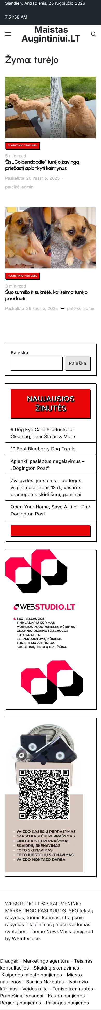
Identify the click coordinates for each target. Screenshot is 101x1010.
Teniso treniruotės (72, 988)
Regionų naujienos (20, 1002)
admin (27, 187)
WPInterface (26, 938)
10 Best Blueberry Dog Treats (43, 448)
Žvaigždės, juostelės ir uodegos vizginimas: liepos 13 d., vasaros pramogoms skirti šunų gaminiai (46, 487)
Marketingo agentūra (46, 961)
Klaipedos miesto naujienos (31, 975)
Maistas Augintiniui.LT (51, 34)
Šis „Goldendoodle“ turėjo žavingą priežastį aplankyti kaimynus (42, 165)
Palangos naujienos (67, 1002)
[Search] (93, 34)
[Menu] (8, 34)
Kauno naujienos (66, 995)
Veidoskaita (35, 988)
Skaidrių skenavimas (56, 968)
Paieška (19, 352)
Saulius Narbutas (45, 981)
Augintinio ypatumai (22, 145)
